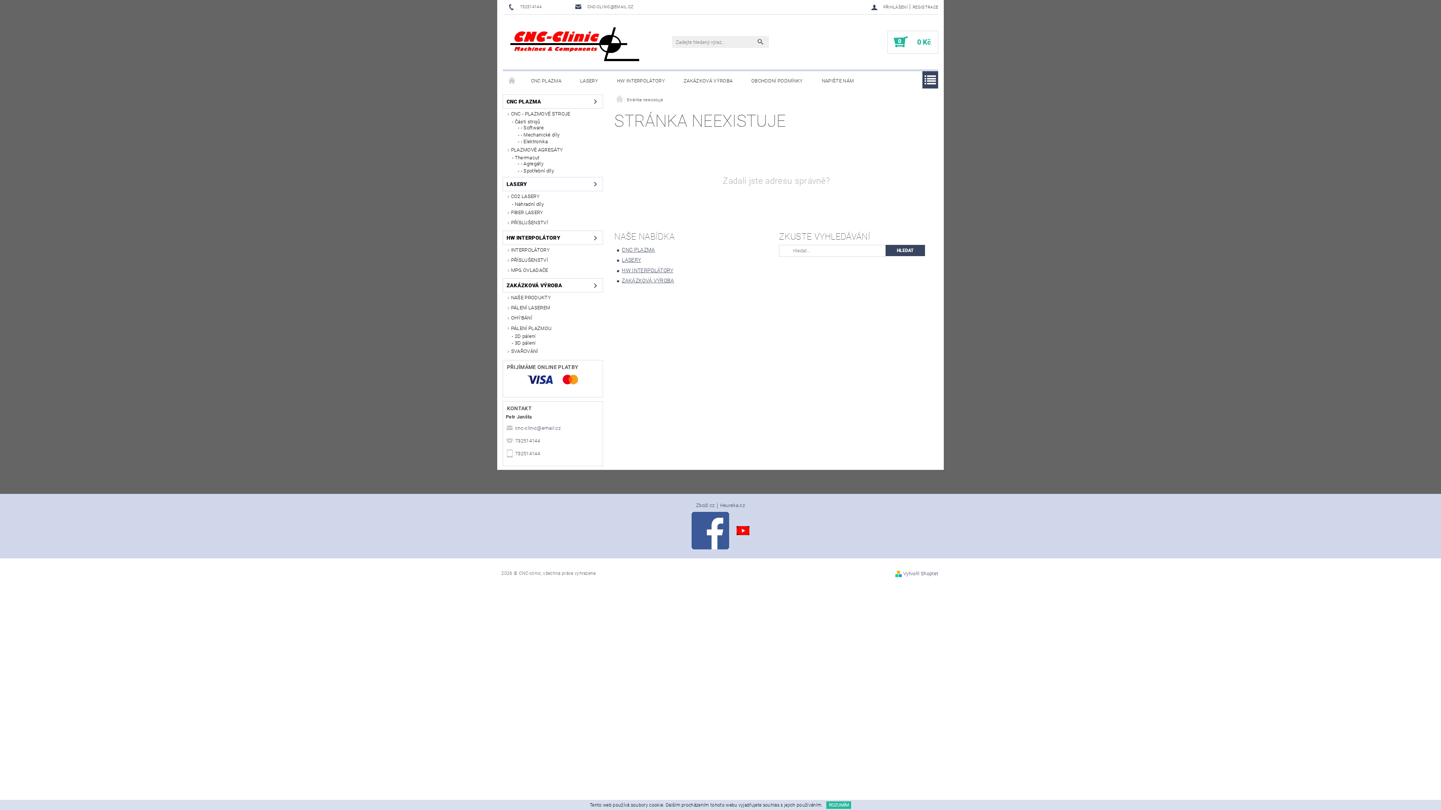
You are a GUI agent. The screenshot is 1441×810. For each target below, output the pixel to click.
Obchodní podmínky (777, 81)
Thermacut (527, 157)
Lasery (589, 81)
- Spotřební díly (537, 171)
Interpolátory (530, 250)
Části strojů (527, 121)
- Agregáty (532, 163)
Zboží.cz (705, 505)
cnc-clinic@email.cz (538, 428)
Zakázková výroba (708, 81)
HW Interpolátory (641, 81)
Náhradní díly (529, 204)
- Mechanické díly (540, 135)
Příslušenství (529, 222)
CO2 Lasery (525, 196)
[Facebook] (710, 530)
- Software (532, 127)
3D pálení (525, 343)
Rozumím (839, 805)
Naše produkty (531, 297)
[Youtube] (743, 530)
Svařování (524, 351)
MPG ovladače (529, 270)
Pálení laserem (530, 307)
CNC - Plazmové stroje (540, 114)
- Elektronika (534, 141)
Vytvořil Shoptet (920, 573)
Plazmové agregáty (537, 150)
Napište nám (838, 81)
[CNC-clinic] (576, 45)
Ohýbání (521, 318)
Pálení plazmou (531, 328)
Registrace (925, 7)
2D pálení (525, 336)
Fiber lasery (527, 212)
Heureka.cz (732, 505)
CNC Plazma (546, 81)
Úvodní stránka (512, 81)
